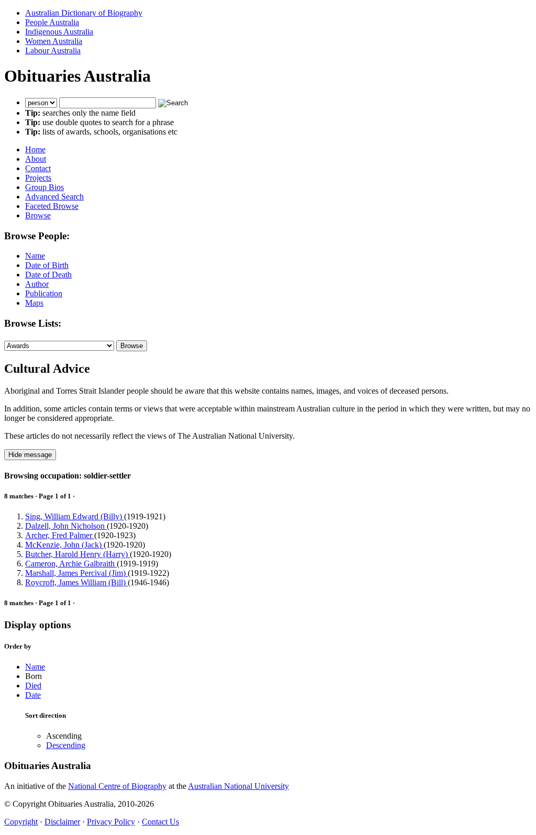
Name (35, 255)
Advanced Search (54, 196)
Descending (65, 745)
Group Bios (44, 187)
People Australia (52, 22)
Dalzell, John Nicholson (66, 525)
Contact (38, 168)
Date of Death (48, 274)
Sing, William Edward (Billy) (74, 516)
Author (37, 284)
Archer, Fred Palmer (59, 535)
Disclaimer (62, 821)
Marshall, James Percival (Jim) (76, 573)
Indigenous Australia (59, 31)
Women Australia (53, 41)
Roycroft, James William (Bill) (76, 582)
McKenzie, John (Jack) (64, 544)
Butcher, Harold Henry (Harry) (77, 554)
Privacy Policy (111, 821)
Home (35, 149)
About (35, 158)
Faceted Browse (52, 206)
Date (33, 695)
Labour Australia (53, 50)
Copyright (21, 821)
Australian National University (238, 786)
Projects (38, 177)
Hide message (30, 455)
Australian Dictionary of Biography (83, 12)
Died (33, 685)
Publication (43, 293)
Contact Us (160, 821)
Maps (34, 302)
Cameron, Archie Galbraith (71, 563)
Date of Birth (47, 265)
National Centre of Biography (117, 786)
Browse (38, 215)
